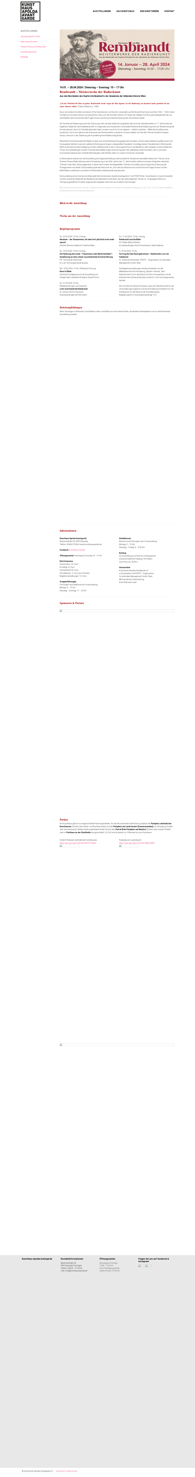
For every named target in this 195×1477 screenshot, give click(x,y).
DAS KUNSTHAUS (125, 11)
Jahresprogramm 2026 (30, 36)
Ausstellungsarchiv (29, 52)
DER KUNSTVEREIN (149, 11)
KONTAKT (169, 11)
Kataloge (24, 57)
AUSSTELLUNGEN (102, 11)
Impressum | (61, 1471)
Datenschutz (72, 1471)
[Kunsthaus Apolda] (30, 11)
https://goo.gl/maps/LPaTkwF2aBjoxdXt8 (136, 843)
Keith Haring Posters (29, 42)
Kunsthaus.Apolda (77, 550)
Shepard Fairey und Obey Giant (33, 47)
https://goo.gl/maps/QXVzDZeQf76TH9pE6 (78, 843)
